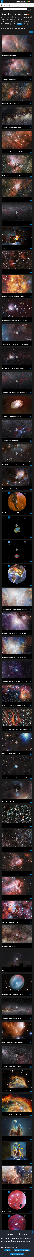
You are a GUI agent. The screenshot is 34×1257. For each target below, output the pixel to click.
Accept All (7, 1250)
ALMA (15, 17)
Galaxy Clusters (5, 23)
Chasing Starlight (26, 17)
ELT (18, 19)
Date (31, 32)
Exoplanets (4, 21)
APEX (19, 17)
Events (28, 19)
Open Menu (6, 5)
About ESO (9, 17)
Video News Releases (20, 28)
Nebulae (19, 23)
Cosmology (13, 19)
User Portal (23, 1)
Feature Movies (13, 21)
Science (18, 1)
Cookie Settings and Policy (17, 1254)
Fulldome (20, 21)
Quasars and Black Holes (14, 26)
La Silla (14, 23)
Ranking (27, 32)
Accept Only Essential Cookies (22, 1250)
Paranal (25, 23)
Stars (11, 28)
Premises (3, 26)
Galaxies (26, 21)
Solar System (25, 26)
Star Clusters (5, 28)
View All (3, 17)
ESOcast (22, 19)
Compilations (4, 19)
